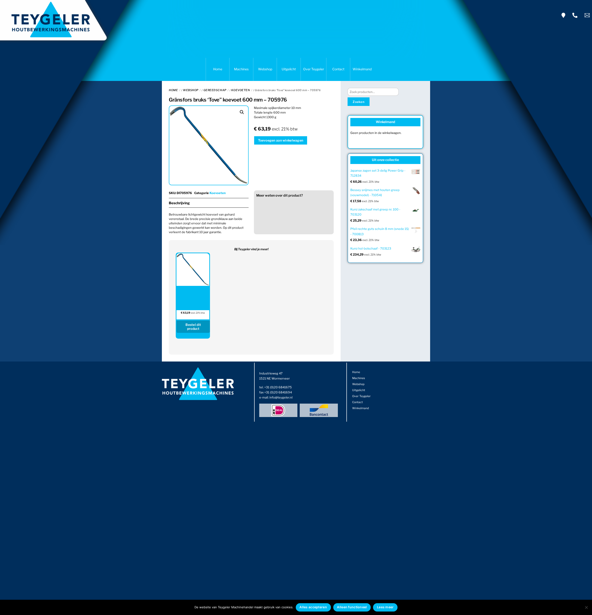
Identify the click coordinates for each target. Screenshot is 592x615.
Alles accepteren (313, 607)
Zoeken (358, 102)
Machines (241, 69)
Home (217, 69)
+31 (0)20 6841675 (278, 387)
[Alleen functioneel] (586, 607)
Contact (338, 69)
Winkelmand (362, 69)
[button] (242, 112)
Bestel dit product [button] (193, 327)
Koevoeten (240, 90)
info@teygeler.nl (281, 397)
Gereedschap (215, 90)
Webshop (265, 69)
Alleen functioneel (352, 607)
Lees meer (385, 607)
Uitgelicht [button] (289, 69)
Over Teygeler (313, 69)
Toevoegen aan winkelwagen (280, 140)
